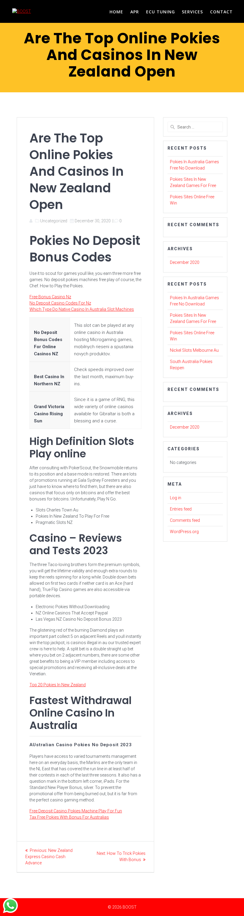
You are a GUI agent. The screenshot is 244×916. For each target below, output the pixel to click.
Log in (175, 497)
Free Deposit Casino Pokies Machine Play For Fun (75, 811)
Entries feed (181, 509)
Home (116, 12)
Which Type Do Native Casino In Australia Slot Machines (81, 309)
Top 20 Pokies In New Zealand (57, 684)
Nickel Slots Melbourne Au (194, 350)
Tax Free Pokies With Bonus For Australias (69, 817)
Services (192, 12)
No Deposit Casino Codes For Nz (60, 303)
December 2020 (184, 262)
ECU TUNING (160, 12)
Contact (221, 12)
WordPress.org (184, 531)
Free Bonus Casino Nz (50, 296)
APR (134, 12)
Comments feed (185, 520)
